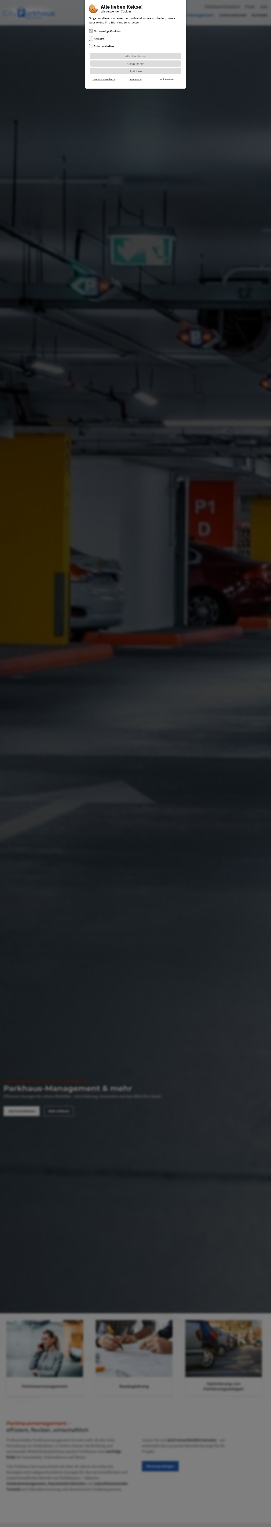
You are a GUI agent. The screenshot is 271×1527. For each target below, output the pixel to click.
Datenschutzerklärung (104, 79)
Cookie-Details (166, 79)
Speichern (135, 71)
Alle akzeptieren (135, 56)
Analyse (99, 39)
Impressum (136, 79)
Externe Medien (104, 46)
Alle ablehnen (135, 64)
